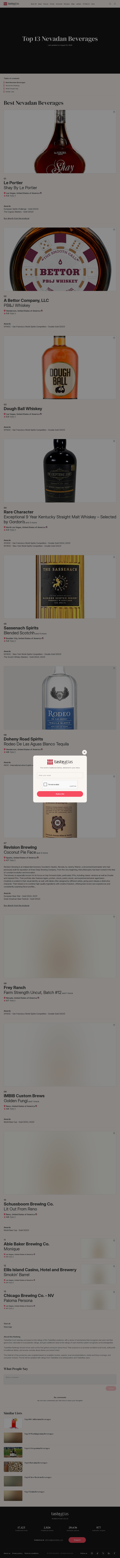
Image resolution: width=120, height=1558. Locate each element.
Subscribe (60, 794)
